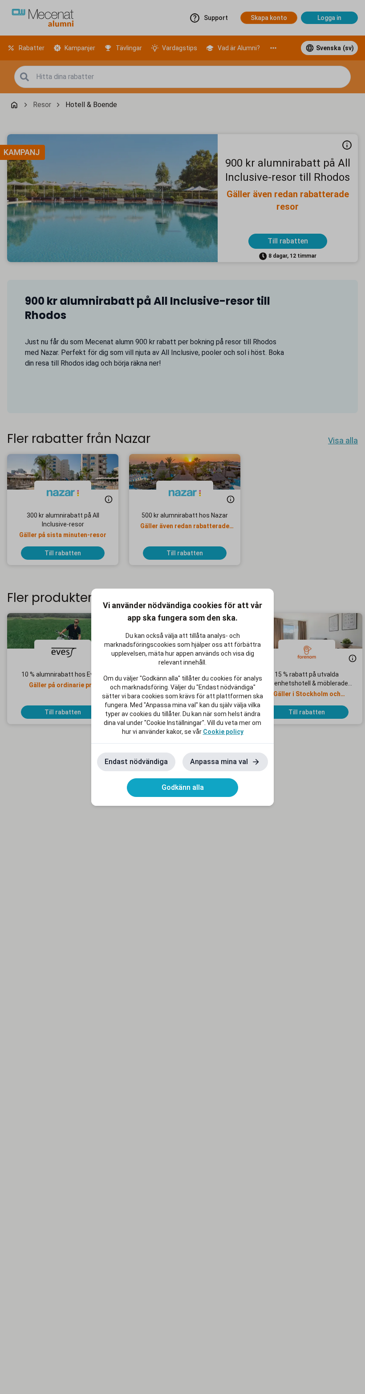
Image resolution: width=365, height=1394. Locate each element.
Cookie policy (223, 731)
